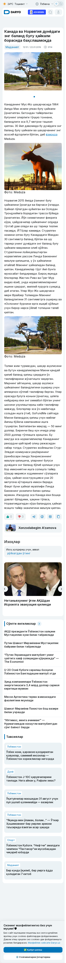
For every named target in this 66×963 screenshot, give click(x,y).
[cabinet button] (58, 12)
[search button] (50, 12)
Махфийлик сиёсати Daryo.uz (44, 942)
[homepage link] (12, 12)
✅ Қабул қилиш (33, 949)
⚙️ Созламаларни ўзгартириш (33, 957)
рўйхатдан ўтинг (18, 553)
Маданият (12, 47)
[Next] (61, 589)
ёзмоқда (51, 134)
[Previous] (5, 589)
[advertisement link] (37, 11)
